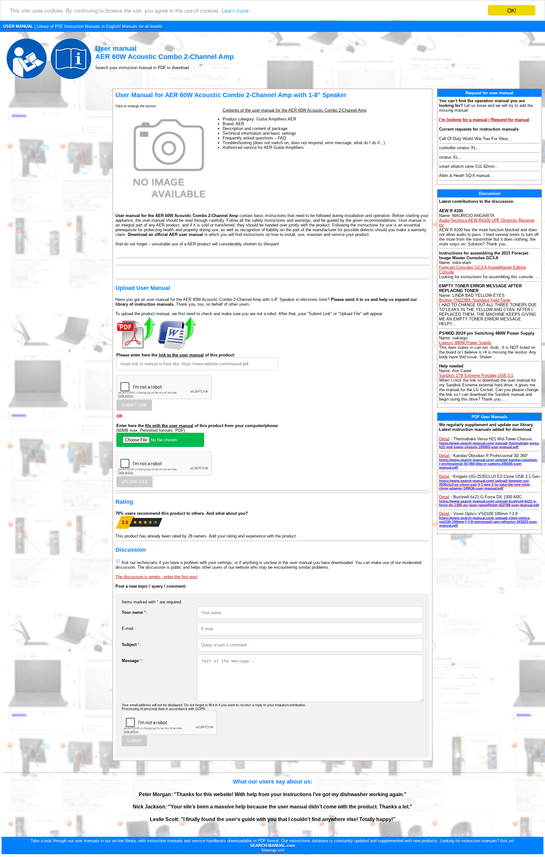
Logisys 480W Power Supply (465, 342)
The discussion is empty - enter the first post (156, 576)
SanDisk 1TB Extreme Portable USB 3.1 (476, 375)
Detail (444, 439)
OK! (511, 10)
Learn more (235, 11)
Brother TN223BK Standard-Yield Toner (475, 300)
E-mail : (129, 628)
